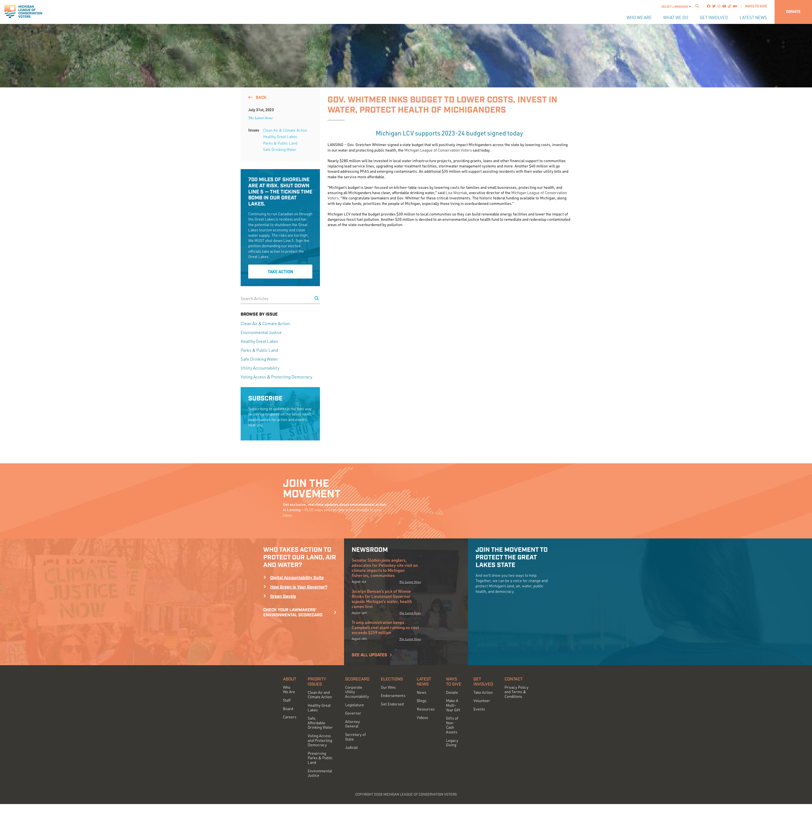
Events (479, 709)
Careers (289, 717)
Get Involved (714, 17)
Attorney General (352, 723)
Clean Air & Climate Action (285, 130)
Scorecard (357, 679)
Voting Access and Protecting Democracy (320, 740)
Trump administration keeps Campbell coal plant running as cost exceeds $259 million (385, 627)
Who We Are (639, 17)
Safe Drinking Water (279, 149)
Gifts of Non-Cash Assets (452, 725)
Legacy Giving (452, 742)
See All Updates (369, 655)
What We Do (675, 17)
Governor (353, 713)
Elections (392, 679)
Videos (422, 717)
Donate (793, 11)
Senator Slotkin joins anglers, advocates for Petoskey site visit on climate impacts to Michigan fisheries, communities (385, 567)
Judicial (351, 747)
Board (288, 708)
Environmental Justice (261, 332)
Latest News (753, 17)
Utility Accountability (260, 368)
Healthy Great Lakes (280, 136)
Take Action (280, 271)
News (421, 692)
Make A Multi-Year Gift (453, 705)
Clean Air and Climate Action (320, 694)
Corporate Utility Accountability (357, 692)
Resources (426, 709)
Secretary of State (355, 736)
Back (260, 97)
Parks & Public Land (280, 143)
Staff (287, 700)
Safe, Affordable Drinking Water (320, 723)
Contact (514, 679)
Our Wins (388, 687)
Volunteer (481, 700)
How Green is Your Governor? (298, 587)
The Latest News (260, 117)
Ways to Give (756, 6)
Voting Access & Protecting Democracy (276, 376)
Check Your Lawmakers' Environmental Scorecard (292, 612)
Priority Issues (317, 682)
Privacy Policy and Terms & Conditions (516, 692)
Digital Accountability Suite (297, 577)
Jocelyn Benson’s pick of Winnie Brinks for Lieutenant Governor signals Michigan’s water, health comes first (382, 598)
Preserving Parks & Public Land (320, 758)
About (289, 679)
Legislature (354, 705)
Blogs (421, 700)
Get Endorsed (392, 704)
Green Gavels (283, 596)
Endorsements (393, 695)
